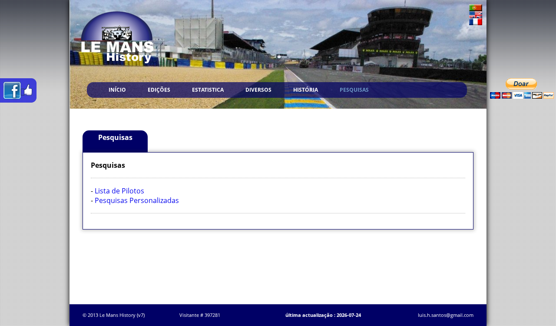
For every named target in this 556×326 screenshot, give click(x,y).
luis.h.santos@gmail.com (445, 315)
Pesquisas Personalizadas (137, 200)
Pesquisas (354, 89)
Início (117, 89)
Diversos (258, 89)
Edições (159, 89)
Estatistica (208, 89)
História (305, 89)
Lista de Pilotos (119, 191)
